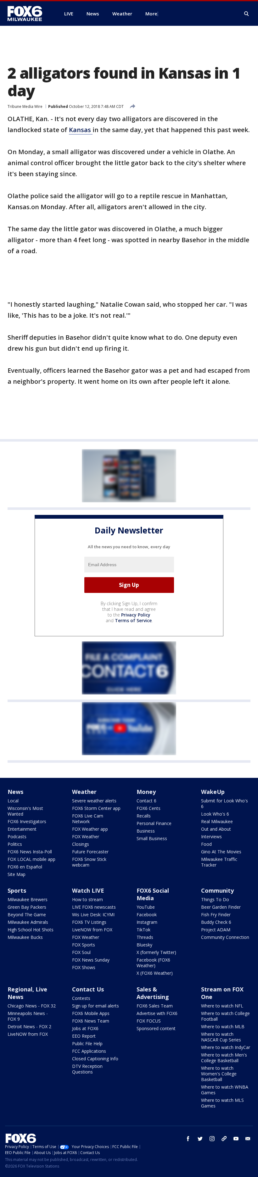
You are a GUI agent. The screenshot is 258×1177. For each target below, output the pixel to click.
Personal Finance (154, 823)
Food (206, 844)
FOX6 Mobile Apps (90, 1013)
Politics (15, 844)
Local (13, 801)
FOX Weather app (90, 829)
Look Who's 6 (215, 814)
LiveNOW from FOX (92, 930)
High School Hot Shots (30, 930)
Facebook (147, 915)
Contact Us (88, 989)
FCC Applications (89, 1051)
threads (224, 1139)
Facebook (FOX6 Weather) (153, 962)
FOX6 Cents (148, 808)
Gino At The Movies (221, 852)
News (15, 791)
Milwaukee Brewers (28, 899)
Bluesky (144, 945)
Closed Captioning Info (95, 1059)
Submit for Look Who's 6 (224, 803)
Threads (145, 937)
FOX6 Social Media (153, 894)
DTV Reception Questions (87, 1069)
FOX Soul (81, 952)
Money (146, 791)
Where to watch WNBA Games (224, 1090)
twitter (200, 1139)
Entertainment (22, 829)
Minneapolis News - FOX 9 (28, 1016)
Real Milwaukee (217, 821)
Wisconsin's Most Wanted (25, 811)
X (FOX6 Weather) (155, 973)
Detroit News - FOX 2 (29, 1026)
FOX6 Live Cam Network (87, 818)
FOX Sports (83, 945)
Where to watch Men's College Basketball (224, 1057)
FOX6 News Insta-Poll (30, 852)
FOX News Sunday (90, 960)
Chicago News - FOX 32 (32, 1006)
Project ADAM (215, 930)
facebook (188, 1139)
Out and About (216, 829)
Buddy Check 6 (216, 922)
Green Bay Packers (27, 907)
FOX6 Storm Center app (96, 808)
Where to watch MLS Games (222, 1103)
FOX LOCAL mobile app (31, 859)
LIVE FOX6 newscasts (94, 907)
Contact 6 (146, 801)
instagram (212, 1139)
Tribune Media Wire (25, 106)
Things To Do (215, 899)
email (248, 1139)
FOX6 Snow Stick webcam (89, 862)
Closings (80, 844)
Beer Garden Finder (221, 907)
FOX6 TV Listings (89, 922)
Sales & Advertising (153, 993)
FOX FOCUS (149, 1021)
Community (217, 890)
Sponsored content (156, 1028)
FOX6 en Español (25, 867)
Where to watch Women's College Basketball (219, 1073)
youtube (236, 1139)
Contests (81, 998)
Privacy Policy (135, 615)
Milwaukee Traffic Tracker (219, 862)
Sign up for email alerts (95, 1006)
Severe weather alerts (94, 801)
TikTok (143, 930)
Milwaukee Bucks (25, 937)
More (151, 13)
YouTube (146, 907)
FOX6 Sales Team (155, 1006)
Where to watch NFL (222, 1006)
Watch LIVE (88, 890)
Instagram (147, 922)
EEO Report (84, 1036)
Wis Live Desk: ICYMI (93, 915)
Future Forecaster (90, 852)
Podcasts (17, 837)
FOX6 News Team (90, 1021)
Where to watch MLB (222, 1026)
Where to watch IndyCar (225, 1047)
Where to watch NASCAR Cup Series (221, 1037)
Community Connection (225, 937)
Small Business (152, 838)
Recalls (144, 816)
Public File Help (87, 1043)
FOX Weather (85, 837)
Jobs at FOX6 (85, 1028)
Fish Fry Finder (216, 915)
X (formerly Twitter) (156, 952)
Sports (17, 890)
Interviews (211, 837)
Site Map (16, 874)
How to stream (87, 899)
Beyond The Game (27, 915)
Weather (84, 791)
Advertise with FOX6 (157, 1013)
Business (146, 831)
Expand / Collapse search (246, 14)
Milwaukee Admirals (28, 922)
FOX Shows (83, 967)
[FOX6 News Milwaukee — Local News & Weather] (28, 13)
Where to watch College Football (225, 1016)
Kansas (81, 130)
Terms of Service (133, 620)
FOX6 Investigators (27, 821)
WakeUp (213, 791)
